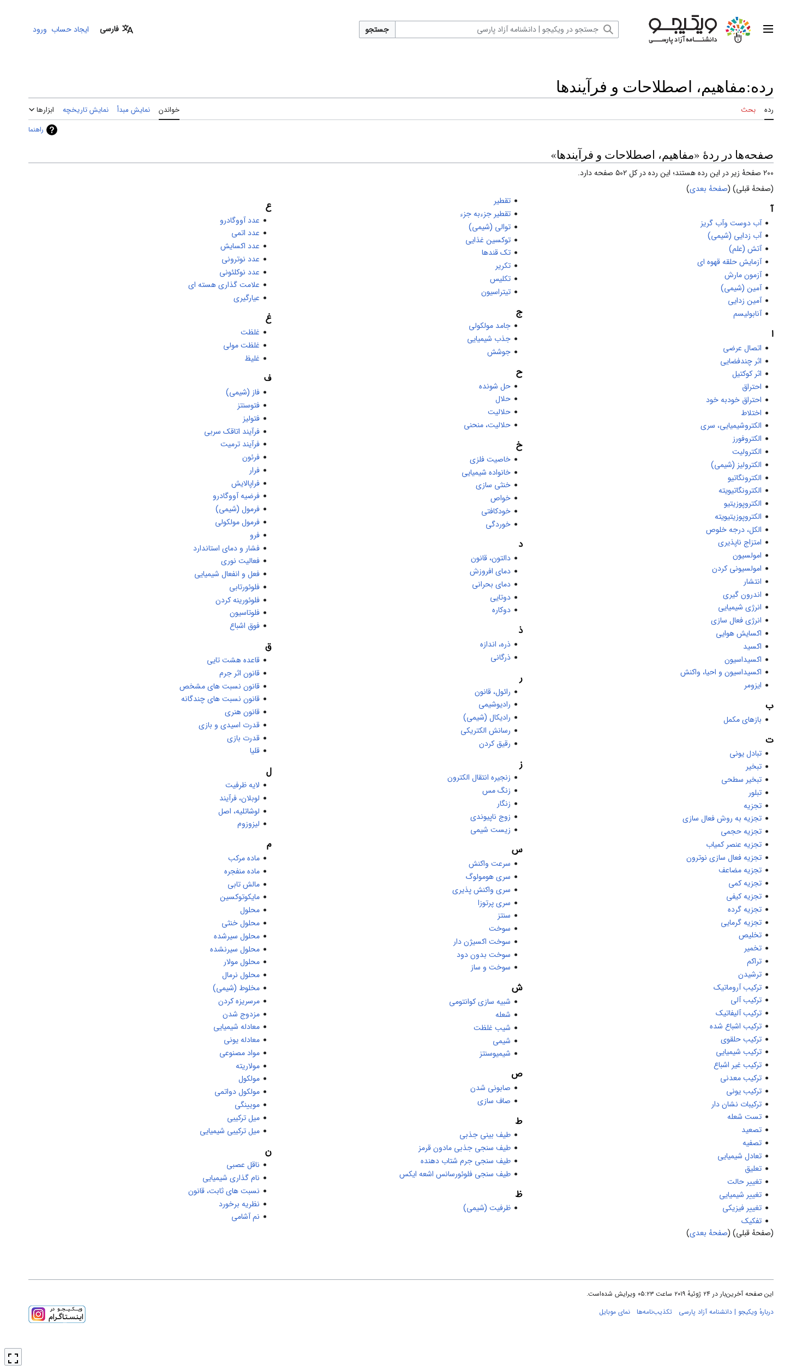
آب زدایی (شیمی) (735, 236)
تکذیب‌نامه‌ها (654, 1312)
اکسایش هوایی (739, 633)
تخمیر (753, 948)
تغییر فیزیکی (742, 1208)
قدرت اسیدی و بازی (229, 725)
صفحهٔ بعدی (709, 189)
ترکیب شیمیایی (739, 1052)
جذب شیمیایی (489, 339)
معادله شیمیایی (236, 1027)
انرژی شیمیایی (740, 607)
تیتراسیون (496, 292)
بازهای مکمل (742, 720)
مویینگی (247, 1105)
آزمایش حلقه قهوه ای (729, 262)
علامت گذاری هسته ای (224, 285)
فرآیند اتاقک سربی (232, 432)
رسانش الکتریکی (485, 731)
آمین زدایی (745, 301)
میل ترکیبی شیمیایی (230, 1131)
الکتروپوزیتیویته (738, 517)
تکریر (503, 266)
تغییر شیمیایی (740, 1195)
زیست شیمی (490, 830)
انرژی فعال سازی (736, 620)
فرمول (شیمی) (238, 509)
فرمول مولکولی (237, 522)
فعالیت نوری (240, 561)
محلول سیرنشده (235, 949)
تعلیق (753, 1169)
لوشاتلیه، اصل (239, 811)
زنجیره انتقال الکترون (479, 777)
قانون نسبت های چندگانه (220, 699)
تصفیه (752, 1143)
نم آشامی (245, 1217)
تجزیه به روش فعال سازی (722, 818)
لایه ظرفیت (242, 785)
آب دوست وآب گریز (731, 223)
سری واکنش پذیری (481, 890)
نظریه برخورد (239, 1204)
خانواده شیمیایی (486, 472)
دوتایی (500, 597)
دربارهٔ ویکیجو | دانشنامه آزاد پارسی (726, 1312)
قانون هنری (242, 712)
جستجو (377, 29)
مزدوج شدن (241, 1014)
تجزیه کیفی (744, 896)
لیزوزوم (248, 824)
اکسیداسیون (743, 660)
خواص (500, 498)
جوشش (499, 352)
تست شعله (744, 1117)
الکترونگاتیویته (740, 490)
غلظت (250, 332)
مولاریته (248, 1066)
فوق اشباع (245, 626)
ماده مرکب (244, 858)
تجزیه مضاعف (740, 870)
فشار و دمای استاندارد (226, 548)
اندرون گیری (742, 595)
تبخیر (754, 767)
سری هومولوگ (488, 877)
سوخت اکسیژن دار (482, 942)
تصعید (751, 1130)
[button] (768, 29)
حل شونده (495, 386)
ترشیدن (750, 974)
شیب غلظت (492, 1028)
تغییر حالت (744, 1182)
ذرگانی (500, 657)
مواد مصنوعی (239, 1053)
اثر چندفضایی (741, 361)
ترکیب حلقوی (741, 1039)
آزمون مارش (743, 275)
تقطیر (502, 201)
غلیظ (252, 358)
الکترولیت (747, 452)
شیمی (502, 1041)
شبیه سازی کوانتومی (480, 1002)
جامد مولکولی (490, 326)
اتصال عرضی (742, 348)
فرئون (251, 457)
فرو (255, 535)
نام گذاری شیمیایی (231, 1178)
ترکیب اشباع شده (736, 1026)
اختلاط (751, 413)
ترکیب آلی (746, 1000)
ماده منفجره (242, 871)
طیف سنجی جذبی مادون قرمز (464, 1148)
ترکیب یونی (744, 1091)
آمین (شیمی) (741, 288)
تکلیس (500, 279)
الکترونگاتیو (745, 478)
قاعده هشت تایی (233, 660)
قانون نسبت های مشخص (219, 686)
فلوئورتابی (244, 587)
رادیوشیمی (494, 704)
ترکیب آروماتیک (738, 987)
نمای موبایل (614, 1312)
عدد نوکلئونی (239, 272)
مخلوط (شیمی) (236, 988)
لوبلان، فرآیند (239, 798)
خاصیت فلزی (490, 459)
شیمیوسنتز (495, 1053)
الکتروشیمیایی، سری (731, 426)
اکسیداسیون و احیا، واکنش (721, 672)
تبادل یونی (745, 753)
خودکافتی (496, 511)
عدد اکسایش (240, 246)
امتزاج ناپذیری (740, 542)
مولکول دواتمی (237, 1092)
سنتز (504, 915)
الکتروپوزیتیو (743, 504)
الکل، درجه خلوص (734, 530)
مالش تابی (244, 884)
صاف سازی (494, 1101)
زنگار (504, 804)
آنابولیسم (747, 314)
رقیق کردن (495, 744)
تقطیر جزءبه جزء (485, 214)
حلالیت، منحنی (487, 425)
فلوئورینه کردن (238, 600)
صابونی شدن (490, 1088)
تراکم (754, 961)
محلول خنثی (241, 923)
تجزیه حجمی (741, 831)
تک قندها (496, 253)
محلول (250, 910)
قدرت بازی (243, 738)
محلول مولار (242, 962)
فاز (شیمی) (243, 392)
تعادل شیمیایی (739, 1156)
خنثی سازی (493, 485)
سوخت (500, 929)
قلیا (255, 751)
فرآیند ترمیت (240, 444)
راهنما (36, 129)
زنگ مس (496, 791)
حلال (503, 399)
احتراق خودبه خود (734, 400)
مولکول (249, 1079)
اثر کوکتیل (747, 374)
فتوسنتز (248, 405)
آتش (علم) (745, 249)
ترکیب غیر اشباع (738, 1065)
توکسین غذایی (488, 240)
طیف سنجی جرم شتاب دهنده (466, 1161)
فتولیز (251, 418)
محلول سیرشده (237, 936)
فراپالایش (245, 483)
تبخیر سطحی (741, 780)
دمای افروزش (490, 571)
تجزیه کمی (745, 883)
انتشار (753, 582)
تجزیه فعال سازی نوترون (724, 858)
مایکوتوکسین (240, 897)
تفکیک (751, 1221)
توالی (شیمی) (490, 227)
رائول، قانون (493, 692)
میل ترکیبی (243, 1118)
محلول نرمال (241, 975)
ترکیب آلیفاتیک (739, 1013)
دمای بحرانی (491, 584)
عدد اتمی (245, 233)
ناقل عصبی (243, 1165)
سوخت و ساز (491, 967)
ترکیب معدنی (741, 1078)
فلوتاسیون (245, 613)
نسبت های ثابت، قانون (224, 1191)
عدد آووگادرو (240, 220)
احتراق (752, 387)
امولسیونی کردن (737, 568)
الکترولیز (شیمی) (736, 465)
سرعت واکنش (490, 864)
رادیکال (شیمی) (487, 717)
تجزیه (753, 806)
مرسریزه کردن (239, 1001)
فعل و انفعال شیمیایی (227, 574)
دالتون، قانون (491, 558)
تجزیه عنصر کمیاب (734, 845)
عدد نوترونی (241, 259)
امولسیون (747, 555)
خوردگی (498, 524)
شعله (503, 1015)
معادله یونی (242, 1040)
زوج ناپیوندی (490, 817)
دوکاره (501, 610)
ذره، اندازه (495, 644)
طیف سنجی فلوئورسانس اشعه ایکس (455, 1174)
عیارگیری (247, 298)
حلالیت (499, 412)
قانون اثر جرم (239, 673)
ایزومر (753, 685)
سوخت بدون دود (484, 955)
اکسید (752, 646)
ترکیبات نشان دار (736, 1104)
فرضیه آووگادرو (236, 496)
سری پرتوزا (494, 903)
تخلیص (750, 935)
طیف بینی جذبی (485, 1135)
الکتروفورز (747, 439)
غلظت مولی (241, 345)
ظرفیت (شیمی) (487, 1208)
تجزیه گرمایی (741, 923)
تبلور (755, 793)
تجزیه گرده (745, 909)
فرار (254, 470)
